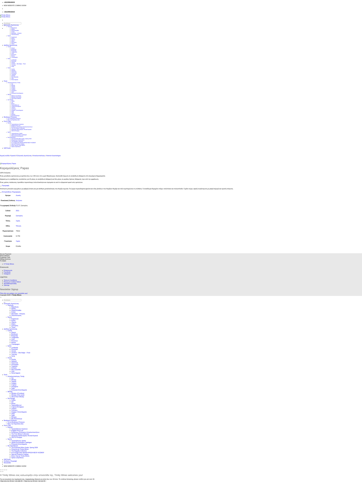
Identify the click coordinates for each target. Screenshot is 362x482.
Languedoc (14, 52)
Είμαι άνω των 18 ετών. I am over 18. (35, 481)
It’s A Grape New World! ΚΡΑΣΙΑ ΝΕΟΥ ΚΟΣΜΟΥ (23, 142)
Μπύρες (13, 114)
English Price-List (15, 125)
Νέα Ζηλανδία (14, 77)
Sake (12, 92)
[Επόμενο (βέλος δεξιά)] (2, 471)
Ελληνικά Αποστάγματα (17, 93)
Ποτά (5, 81)
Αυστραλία (14, 73)
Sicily (12, 66)
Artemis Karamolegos (53, 155)
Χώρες (9, 67)
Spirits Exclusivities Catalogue (19, 134)
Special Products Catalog (17, 144)
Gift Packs (7, 148)
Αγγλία (13, 69)
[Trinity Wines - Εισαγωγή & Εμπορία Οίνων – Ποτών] (5, 16)
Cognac (13, 89)
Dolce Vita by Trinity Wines (18, 145)
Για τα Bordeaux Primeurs (14, 118)
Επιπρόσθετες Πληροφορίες (11, 192)
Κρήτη (13, 38)
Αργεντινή (13, 71)
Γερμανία (13, 74)
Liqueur (13, 107)
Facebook (7, 272)
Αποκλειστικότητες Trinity (14, 82)
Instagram (7, 274)
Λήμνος (13, 39)
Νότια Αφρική (14, 79)
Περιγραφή (5, 185)
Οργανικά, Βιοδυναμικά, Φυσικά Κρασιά (21, 129)
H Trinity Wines (9, 264)
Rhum (12, 103)
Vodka (13, 101)
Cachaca (13, 109)
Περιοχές (10, 26)
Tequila (13, 86)
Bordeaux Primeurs (10, 117)
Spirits (9, 132)
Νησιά (9, 35)
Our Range (10, 99)
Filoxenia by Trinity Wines (17, 140)
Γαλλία (9, 46)
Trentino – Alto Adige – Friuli (18, 64)
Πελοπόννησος (15, 34)
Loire (12, 53)
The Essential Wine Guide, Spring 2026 (21, 138)
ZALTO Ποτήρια (15, 131)
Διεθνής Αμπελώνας (10, 45)
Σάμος (13, 41)
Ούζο (12, 111)
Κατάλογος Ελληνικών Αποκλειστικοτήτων (21, 127)
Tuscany (13, 65)
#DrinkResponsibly (10, 283)
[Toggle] (1, 192)
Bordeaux (13, 49)
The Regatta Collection (17, 141)
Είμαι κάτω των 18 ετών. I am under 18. (12, 481)
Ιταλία (9, 58)
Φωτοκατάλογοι (12, 137)
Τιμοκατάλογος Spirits (16, 133)
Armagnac (14, 90)
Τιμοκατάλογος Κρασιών (17, 124)
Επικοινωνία (8, 270)
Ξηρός (18, 221)
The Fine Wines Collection (18, 128)
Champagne (14, 57)
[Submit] (4, 302)
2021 (17, 210)
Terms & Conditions (10, 280)
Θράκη (13, 29)
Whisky (13, 85)
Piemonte (13, 61)
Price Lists (7, 121)
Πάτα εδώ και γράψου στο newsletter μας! (14, 293)
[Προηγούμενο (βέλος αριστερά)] (1, 471)
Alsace (13, 48)
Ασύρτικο (19, 200)
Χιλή (12, 78)
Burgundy (13, 50)
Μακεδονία (14, 28)
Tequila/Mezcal (15, 105)
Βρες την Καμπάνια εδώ (14, 120)
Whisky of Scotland (16, 96)
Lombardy (13, 60)
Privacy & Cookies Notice (12, 282)
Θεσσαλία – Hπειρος (16, 33)
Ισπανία (13, 75)
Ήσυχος (18, 226)
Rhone (13, 56)
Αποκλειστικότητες (39, 155)
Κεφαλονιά (14, 37)
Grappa (13, 88)
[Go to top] (1, 297)
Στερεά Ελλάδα (15, 30)
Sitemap (6, 285)
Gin (12, 84)
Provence (13, 54)
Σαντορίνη (13, 42)
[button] (7, 463)
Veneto (13, 62)
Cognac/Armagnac (16, 106)
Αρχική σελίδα (4, 155)
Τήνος (12, 43)
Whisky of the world (16, 97)
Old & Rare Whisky (16, 98)
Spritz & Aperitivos (16, 146)
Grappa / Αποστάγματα (17, 110)
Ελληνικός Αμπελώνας (11, 25)
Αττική (13, 32)
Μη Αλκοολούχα (15, 115)
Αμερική (13, 70)
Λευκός (18, 195)
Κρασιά (9, 123)
